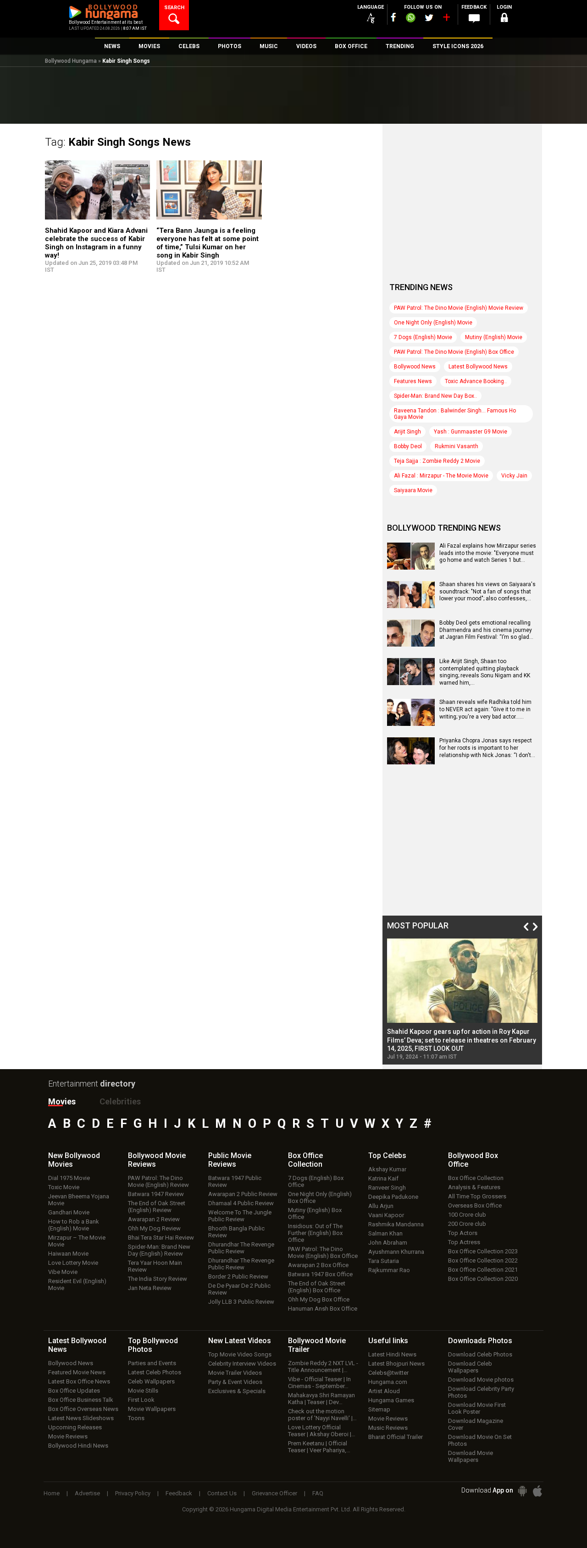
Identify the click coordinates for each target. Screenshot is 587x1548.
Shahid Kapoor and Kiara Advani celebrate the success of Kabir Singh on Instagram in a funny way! (96, 242)
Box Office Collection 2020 (483, 1278)
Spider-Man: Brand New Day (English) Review (159, 1250)
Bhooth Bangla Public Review (236, 1232)
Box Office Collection (476, 1178)
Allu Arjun (380, 1205)
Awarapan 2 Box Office (318, 1265)
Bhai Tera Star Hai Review (161, 1237)
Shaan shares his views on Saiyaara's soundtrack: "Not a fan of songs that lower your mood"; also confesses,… (487, 591)
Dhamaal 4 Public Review (241, 1203)
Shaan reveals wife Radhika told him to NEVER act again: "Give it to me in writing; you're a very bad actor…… (485, 709)
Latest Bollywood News (478, 366)
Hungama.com (387, 1381)
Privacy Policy (132, 1493)
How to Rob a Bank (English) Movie (73, 1225)
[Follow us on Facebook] (393, 17)
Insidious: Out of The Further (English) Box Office (315, 1233)
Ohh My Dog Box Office (318, 1299)
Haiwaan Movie (68, 1253)
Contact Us (222, 1493)
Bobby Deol (408, 446)
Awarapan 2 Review (154, 1219)
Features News (413, 381)
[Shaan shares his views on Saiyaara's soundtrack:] (411, 605)
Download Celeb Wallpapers (470, 1367)
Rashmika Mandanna (396, 1224)
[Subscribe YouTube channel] (446, 19)
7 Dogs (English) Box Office (315, 1181)
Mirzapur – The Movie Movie (76, 1241)
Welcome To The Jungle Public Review (239, 1216)
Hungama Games (391, 1400)
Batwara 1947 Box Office (320, 1274)
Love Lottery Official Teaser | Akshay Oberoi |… (321, 1431)
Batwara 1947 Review (156, 1194)
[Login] (504, 19)
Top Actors (462, 1233)
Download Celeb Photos (480, 1354)
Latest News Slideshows (81, 1418)
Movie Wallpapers (152, 1408)
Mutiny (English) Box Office (315, 1213)
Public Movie (229, 1160)
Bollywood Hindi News (78, 1445)
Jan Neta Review (150, 1288)
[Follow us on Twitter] (429, 17)
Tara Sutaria (383, 1260)
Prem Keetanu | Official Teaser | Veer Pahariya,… (319, 1447)
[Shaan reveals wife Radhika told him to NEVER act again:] (411, 723)
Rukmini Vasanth (456, 446)
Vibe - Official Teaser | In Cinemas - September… (319, 1382)
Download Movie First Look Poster (477, 1408)
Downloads (480, 1340)
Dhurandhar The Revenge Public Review (241, 1248)
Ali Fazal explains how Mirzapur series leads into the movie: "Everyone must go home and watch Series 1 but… (487, 553)
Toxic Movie (63, 1187)
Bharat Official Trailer (395, 1436)
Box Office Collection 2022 (483, 1260)
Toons (136, 1418)
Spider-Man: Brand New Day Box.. (435, 396)
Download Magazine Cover (475, 1424)
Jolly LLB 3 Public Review (241, 1301)
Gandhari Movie (68, 1212)
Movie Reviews (68, 1436)
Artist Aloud (384, 1391)
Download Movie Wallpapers (470, 1456)
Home (52, 1493)
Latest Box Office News (79, 1381)
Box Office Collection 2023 (483, 1251)
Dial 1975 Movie (69, 1178)
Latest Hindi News (392, 1354)
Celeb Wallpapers (151, 1381)
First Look (141, 1399)
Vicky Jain (514, 475)
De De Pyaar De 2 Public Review (239, 1289)
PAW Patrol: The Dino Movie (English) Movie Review (458, 308)
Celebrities (120, 1101)
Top (387, 1155)
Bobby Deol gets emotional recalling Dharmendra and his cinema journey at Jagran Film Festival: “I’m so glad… (486, 630)
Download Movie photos (481, 1379)
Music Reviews (388, 1427)
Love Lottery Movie (73, 1262)
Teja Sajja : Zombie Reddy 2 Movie (437, 461)
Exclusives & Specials (237, 1391)
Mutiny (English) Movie (493, 337)
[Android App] (522, 1491)
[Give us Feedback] (474, 18)
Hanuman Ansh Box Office (322, 1308)
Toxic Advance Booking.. (476, 381)
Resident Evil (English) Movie (77, 1284)
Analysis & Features (474, 1187)
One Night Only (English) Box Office (320, 1197)
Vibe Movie (63, 1271)
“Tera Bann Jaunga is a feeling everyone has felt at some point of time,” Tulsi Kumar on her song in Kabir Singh (207, 242)
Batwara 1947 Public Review (234, 1181)
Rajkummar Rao (389, 1270)
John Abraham (387, 1242)
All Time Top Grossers (477, 1196)
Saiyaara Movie (413, 490)
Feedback (179, 1493)
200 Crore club (467, 1223)
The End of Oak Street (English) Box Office (316, 1287)
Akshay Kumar (387, 1169)
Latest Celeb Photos (154, 1372)
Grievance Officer (274, 1493)
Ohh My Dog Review (154, 1228)
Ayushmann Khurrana (396, 1251)
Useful (388, 1340)
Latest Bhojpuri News (396, 1363)
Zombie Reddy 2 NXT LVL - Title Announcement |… (323, 1366)
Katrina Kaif (383, 1178)
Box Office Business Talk (80, 1399)
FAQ (317, 1493)
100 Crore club (467, 1214)
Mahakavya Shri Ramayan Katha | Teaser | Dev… (321, 1398)
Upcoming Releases (75, 1427)
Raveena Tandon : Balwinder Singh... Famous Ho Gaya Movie (455, 413)
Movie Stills (143, 1390)
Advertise (87, 1493)
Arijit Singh (407, 431)
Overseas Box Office (475, 1205)
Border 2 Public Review (238, 1276)
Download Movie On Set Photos (480, 1440)
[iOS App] (537, 1491)
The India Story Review (157, 1278)
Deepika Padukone (393, 1196)
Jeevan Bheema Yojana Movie (78, 1200)
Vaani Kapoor (386, 1215)
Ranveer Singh (387, 1187)
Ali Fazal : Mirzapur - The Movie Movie (441, 475)
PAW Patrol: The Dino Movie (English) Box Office (454, 352)
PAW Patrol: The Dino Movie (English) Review (158, 1181)
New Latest (239, 1340)
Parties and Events (152, 1363)
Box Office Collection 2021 (483, 1269)
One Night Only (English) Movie (433, 322)
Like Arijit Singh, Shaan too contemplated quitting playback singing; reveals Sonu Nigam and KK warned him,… (484, 672)
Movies (62, 1101)
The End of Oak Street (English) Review (156, 1206)
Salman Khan (385, 1233)
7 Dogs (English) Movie (423, 337)
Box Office (305, 1160)
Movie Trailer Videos (235, 1372)
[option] (462, 999)
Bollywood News (415, 366)
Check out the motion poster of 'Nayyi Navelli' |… (322, 1415)
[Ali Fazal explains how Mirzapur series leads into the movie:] (411, 566)
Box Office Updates (74, 1390)
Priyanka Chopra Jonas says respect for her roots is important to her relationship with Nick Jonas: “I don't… (487, 747)
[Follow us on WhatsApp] (410, 19)
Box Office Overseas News (83, 1408)
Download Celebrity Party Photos (481, 1392)
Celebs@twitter (388, 1372)
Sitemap (379, 1409)
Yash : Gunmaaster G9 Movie (470, 431)
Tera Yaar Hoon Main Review (155, 1266)
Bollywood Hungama (71, 61)
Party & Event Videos (235, 1381)
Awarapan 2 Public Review (242, 1194)
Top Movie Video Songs (239, 1354)
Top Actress (464, 1242)
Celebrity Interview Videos (242, 1363)
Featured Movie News (76, 1372)
